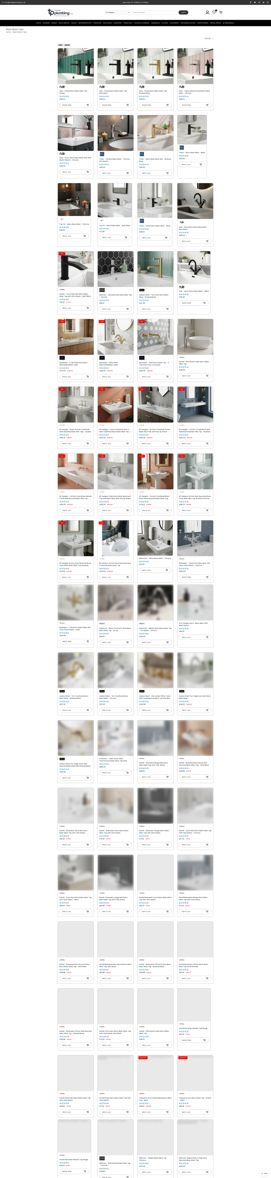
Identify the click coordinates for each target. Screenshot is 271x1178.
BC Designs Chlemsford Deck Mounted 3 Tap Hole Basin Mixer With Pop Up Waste (115, 497)
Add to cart (66, 172)
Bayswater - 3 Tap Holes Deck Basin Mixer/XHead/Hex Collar (73, 364)
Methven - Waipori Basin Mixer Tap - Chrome (153, 1159)
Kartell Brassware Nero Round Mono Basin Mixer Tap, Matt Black (115, 965)
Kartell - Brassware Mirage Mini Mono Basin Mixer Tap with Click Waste (153, 764)
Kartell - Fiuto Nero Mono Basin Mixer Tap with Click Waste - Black (75, 898)
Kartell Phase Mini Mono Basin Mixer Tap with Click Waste (75, 1099)
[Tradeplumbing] (60, 12)
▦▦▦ (60, 45)
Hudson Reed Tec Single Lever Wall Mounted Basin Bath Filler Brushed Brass (75, 765)
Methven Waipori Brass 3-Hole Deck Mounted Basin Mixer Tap (193, 1159)
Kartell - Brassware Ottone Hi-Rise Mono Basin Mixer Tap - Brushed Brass (155, 965)
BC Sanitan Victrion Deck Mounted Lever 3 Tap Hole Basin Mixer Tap (115, 564)
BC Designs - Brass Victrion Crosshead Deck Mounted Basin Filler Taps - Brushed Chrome (75, 430)
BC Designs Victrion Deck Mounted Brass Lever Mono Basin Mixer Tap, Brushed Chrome (75, 564)
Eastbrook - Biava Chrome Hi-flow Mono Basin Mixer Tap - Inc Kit (115, 629)
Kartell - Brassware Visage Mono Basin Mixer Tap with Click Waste (154, 832)
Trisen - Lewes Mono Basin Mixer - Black (154, 226)
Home (8, 32)
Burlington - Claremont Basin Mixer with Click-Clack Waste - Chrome (194, 564)
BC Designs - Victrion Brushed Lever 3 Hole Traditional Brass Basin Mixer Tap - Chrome (114, 430)
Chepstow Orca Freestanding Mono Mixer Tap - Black (155, 1099)
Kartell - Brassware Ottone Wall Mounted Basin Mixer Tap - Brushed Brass (75, 1032)
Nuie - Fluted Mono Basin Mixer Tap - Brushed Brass (153, 92)
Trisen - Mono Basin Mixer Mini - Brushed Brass (155, 160)
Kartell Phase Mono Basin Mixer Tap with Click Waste (115, 1099)
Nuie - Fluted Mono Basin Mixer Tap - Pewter (73, 92)
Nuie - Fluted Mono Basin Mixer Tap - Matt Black (113, 92)
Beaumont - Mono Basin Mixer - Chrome (155, 558)
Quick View (66, 105)
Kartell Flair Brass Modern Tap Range (193, 1028)
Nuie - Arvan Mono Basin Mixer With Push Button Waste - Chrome (75, 159)
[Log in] (207, 12)
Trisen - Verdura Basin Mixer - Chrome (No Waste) (114, 160)
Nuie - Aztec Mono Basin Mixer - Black (194, 291)
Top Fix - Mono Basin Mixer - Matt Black (114, 225)
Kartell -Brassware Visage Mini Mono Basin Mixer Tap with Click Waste (113, 898)
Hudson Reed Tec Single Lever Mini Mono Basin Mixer (195, 697)
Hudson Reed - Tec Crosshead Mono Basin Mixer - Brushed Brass (73, 697)
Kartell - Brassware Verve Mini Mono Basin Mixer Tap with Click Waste (73, 832)
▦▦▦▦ (67, 45)
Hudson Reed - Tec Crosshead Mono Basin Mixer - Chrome (113, 697)
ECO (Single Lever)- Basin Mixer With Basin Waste (193, 624)
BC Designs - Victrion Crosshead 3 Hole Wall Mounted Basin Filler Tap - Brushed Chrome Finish (194, 430)
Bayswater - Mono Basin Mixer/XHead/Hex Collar (108, 364)
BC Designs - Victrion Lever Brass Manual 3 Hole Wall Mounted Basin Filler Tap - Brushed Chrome (75, 497)
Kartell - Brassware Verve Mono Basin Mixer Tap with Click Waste (113, 832)
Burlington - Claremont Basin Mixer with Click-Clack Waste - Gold (75, 628)
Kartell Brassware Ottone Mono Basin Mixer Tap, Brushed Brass (193, 965)
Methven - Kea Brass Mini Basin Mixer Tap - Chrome (115, 296)
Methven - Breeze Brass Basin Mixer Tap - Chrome (115, 1164)
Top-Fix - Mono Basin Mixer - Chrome (74, 224)
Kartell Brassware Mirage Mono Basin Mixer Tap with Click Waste (193, 898)
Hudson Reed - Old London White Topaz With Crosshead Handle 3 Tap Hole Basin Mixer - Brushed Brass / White (155, 697)
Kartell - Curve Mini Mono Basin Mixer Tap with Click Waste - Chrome (195, 832)
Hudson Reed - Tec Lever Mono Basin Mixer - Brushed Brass (153, 296)
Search (183, 12)
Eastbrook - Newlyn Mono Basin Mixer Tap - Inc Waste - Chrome (155, 629)
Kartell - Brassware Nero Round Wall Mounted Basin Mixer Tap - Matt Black (194, 764)
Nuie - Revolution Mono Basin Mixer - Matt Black (193, 228)
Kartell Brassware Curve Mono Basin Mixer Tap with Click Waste (155, 898)
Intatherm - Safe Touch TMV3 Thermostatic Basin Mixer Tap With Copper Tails (113, 760)
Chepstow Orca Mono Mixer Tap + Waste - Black (195, 1099)
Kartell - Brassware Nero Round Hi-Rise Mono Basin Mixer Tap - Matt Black (74, 965)
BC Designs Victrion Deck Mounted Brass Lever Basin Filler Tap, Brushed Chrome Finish (195, 497)
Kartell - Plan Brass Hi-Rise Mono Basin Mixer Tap (194, 363)
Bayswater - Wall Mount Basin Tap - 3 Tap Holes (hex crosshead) (154, 364)
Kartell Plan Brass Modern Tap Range (73, 1160)
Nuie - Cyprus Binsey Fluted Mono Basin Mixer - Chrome (194, 92)
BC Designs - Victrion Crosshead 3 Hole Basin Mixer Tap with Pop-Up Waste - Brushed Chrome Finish (154, 430)
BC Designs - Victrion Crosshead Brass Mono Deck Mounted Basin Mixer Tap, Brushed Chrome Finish (154, 497)
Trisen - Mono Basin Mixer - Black (192, 153)
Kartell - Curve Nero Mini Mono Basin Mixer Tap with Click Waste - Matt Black (75, 295)
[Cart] (221, 12)
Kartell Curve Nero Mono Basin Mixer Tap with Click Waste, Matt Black (115, 1032)
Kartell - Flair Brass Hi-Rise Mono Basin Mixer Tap (154, 1032)
